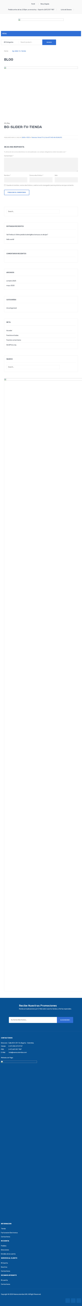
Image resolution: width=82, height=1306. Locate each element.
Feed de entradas (12, 335)
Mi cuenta (4, 1280)
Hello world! (10, 239)
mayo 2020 (10, 285)
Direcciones (5, 1250)
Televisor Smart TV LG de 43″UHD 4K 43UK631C (46, 137)
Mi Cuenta (4, 1263)
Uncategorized (11, 308)
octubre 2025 (11, 281)
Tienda (3, 1229)
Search (49, 42)
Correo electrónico (36, 175)
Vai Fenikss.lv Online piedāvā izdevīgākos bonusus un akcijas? (27, 235)
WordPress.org (11, 345)
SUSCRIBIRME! (65, 1020)
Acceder (9, 331)
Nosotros (4, 1267)
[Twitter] (73, 1300)
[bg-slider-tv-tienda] (41, 91)
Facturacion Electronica (9, 1233)
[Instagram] (79, 1300)
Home (6, 51)
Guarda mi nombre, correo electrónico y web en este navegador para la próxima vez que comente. (40, 185)
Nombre (7, 175)
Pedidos (3, 1246)
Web (56, 175)
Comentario (8, 156)
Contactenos (5, 1237)
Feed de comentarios (13, 340)
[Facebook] (67, 1300)
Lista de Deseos (66, 10)
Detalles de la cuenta (8, 1254)
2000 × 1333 (26, 137)
